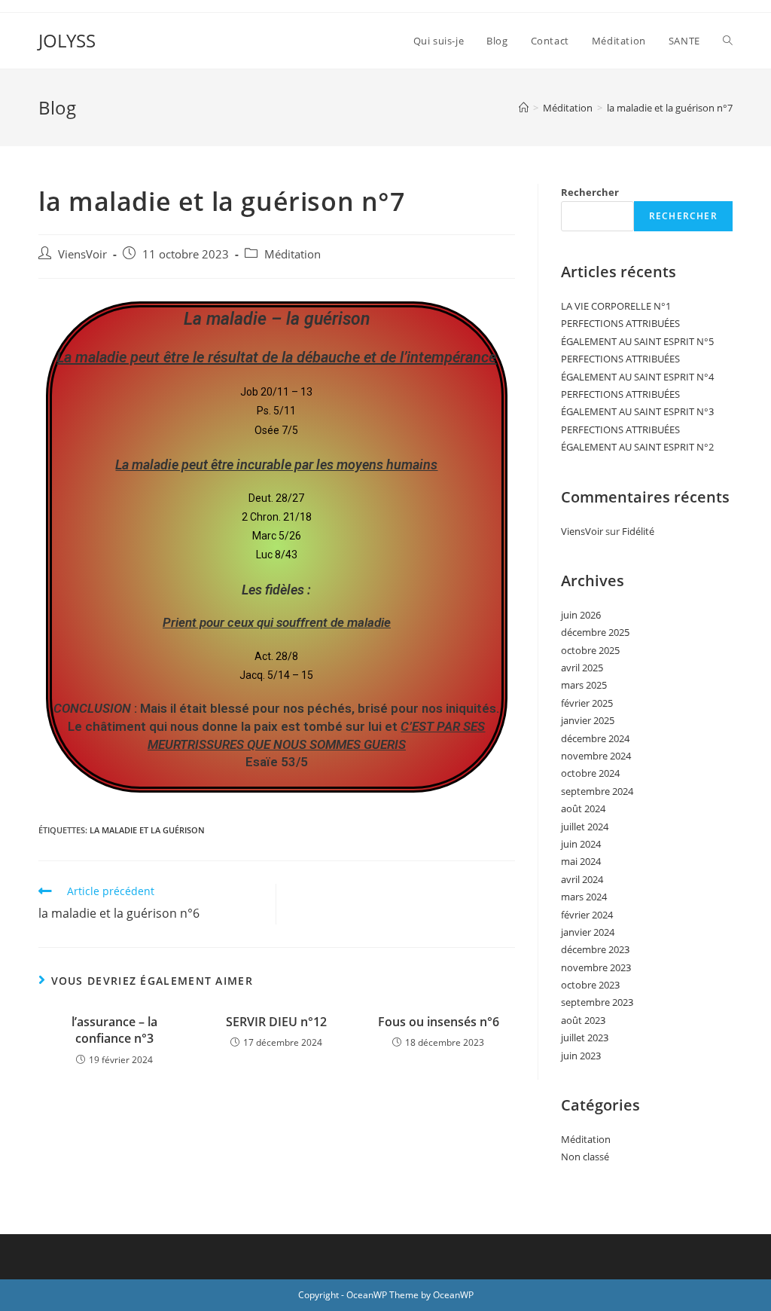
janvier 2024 (587, 932)
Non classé (585, 1156)
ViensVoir (82, 254)
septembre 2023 (597, 1002)
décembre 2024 (595, 738)
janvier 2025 (587, 720)
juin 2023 (581, 1055)
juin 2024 (581, 844)
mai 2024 (581, 861)
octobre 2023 (590, 985)
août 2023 (583, 1020)
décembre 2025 (595, 632)
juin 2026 (581, 615)
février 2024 (587, 914)
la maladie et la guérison (147, 830)
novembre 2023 (596, 967)
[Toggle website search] (728, 41)
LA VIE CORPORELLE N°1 (616, 306)
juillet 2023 (584, 1037)
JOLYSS (67, 40)
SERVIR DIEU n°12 (276, 1021)
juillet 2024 (584, 826)
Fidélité (638, 531)
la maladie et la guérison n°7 (670, 108)
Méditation (292, 254)
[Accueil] (524, 108)
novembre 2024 (596, 755)
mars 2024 (584, 896)
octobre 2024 (590, 773)
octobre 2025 (590, 650)
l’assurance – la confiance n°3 (114, 1030)
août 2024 (583, 808)
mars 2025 (584, 685)
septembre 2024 (597, 791)
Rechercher (590, 192)
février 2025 (587, 703)
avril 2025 (582, 667)
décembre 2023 (595, 949)
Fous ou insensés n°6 (438, 1021)
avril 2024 (582, 879)
